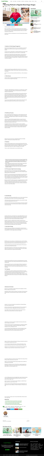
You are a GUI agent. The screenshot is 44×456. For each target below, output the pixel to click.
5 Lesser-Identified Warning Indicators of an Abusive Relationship (27, 435)
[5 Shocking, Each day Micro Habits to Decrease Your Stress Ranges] (32, 21)
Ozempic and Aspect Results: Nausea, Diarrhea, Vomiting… (12, 403)
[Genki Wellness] (3, 6)
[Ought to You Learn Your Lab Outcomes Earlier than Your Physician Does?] (32, 28)
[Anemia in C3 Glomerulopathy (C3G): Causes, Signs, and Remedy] (36, 12)
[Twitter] (8, 449)
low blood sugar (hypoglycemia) (11, 407)
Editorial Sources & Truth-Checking (9, 286)
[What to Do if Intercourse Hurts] (17, 448)
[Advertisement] (16, 40)
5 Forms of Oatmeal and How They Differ (36, 435)
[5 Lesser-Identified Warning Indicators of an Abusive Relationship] (26, 430)
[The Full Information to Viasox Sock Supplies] (32, 24)
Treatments (4, 3)
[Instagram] (7, 449)
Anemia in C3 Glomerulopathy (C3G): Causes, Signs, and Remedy (35, 18)
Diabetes (9, 406)
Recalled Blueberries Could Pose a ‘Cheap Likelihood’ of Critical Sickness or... (37, 32)
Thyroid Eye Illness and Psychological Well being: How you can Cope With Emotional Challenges (23, 452)
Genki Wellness (6, 6)
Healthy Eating (35, 30)
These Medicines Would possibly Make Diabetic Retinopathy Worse (13, 404)
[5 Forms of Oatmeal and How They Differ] (36, 430)
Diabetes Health (12, 406)
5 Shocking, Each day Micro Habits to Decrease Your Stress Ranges (37, 21)
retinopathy (17, 407)
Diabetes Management (17, 406)
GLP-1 (22, 406)
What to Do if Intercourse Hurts (22, 447)
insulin (24, 406)
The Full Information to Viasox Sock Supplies (37, 24)
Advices (6, 406)
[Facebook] (5, 449)
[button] (41, 1)
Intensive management (5, 407)
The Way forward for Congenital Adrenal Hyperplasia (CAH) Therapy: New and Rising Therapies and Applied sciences (23, 444)
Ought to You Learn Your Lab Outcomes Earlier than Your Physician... (37, 28)
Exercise (21, 406)
